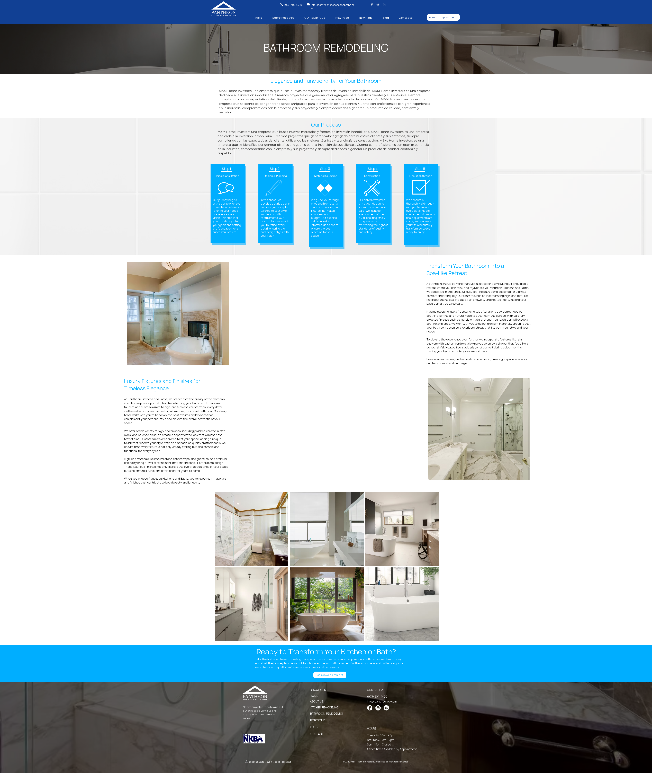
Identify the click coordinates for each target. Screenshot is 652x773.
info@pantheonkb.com (382, 701)
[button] (315, 18)
